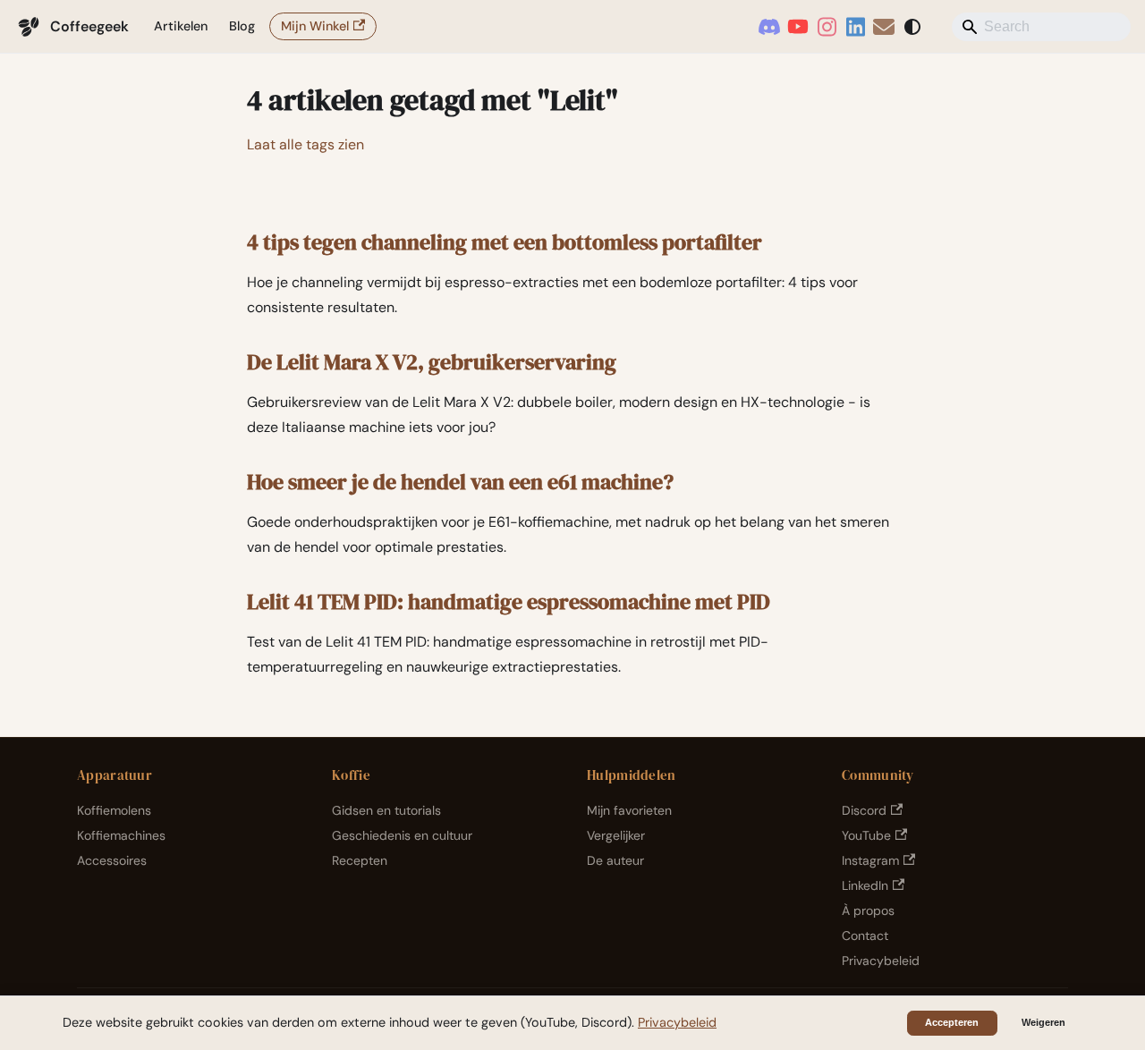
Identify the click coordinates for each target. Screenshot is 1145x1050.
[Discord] (769, 27)
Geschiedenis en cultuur (402, 835)
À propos (868, 910)
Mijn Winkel (315, 26)
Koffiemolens (114, 810)
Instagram (870, 860)
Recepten (359, 860)
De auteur (615, 860)
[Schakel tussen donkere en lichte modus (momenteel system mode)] (912, 27)
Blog (242, 26)
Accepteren (952, 1022)
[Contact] (883, 27)
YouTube (866, 835)
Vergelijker (616, 835)
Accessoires (112, 860)
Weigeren (1043, 1022)
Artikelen (181, 26)
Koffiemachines (121, 835)
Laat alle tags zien (305, 144)
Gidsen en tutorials (386, 810)
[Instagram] (826, 27)
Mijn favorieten (629, 810)
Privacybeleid (881, 961)
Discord (864, 810)
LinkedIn (865, 885)
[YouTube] (798, 27)
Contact (865, 935)
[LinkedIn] (855, 27)
